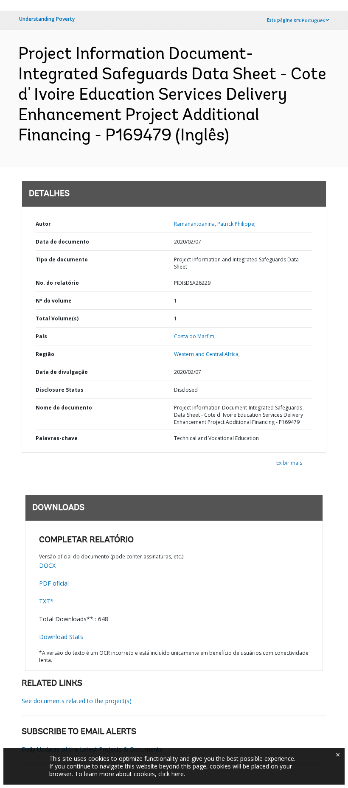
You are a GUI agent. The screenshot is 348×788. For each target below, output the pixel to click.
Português (313, 20)
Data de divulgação (62, 372)
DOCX (47, 565)
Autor (43, 223)
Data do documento (62, 241)
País (41, 336)
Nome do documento (64, 407)
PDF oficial (54, 583)
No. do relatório (57, 282)
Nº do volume (54, 300)
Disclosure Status (60, 389)
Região (45, 354)
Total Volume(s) (57, 318)
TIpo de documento (62, 259)
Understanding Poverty (47, 18)
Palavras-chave (57, 438)
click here (171, 774)
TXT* (46, 601)
